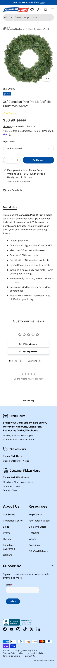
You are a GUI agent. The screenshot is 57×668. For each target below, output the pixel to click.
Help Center (35, 514)
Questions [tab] (32, 361)
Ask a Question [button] (29, 351)
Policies (6, 650)
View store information (18, 181)
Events (6, 532)
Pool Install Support (39, 520)
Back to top (28, 400)
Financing (34, 532)
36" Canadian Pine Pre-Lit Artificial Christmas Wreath (26, 29)
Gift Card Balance (38, 551)
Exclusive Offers (37, 526)
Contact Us (30, 656)
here (42, 2)
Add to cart (38, 160)
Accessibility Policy (36, 653)
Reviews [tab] (13, 361)
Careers (7, 554)
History (7, 539)
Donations (34, 545)
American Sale (47, 660)
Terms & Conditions (11, 656)
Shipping (7, 126)
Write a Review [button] (30, 344)
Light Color (9, 141)
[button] (45, 9)
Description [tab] (10, 207)
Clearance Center (13, 520)
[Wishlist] (32, 9)
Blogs (6, 526)
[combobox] (28, 17)
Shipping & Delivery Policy (25, 650)
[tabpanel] (28, 257)
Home (5, 27)
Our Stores (9, 514)
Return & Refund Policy (13, 653)
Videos (32, 539)
